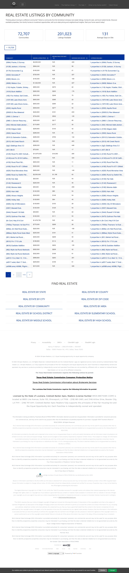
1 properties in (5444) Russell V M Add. (105, 212)
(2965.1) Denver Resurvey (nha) (16, 120)
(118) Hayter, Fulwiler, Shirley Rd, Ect (17, 87)
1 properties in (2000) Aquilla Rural (103, 108)
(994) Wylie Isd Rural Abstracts (17, 253)
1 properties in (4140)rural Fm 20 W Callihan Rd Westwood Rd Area (107, 158)
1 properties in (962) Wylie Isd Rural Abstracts (103, 249)
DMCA (59, 342)
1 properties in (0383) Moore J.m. (102, 79)
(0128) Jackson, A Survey (16, 66)
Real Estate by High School (95, 320)
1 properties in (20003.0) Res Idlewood (104, 112)
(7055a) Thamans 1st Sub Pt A (17, 224)
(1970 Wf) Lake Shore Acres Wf (16, 104)
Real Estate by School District (34, 313)
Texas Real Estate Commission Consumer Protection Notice (64, 377)
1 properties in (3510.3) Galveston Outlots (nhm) (106, 137)
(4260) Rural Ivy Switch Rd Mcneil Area (16, 174)
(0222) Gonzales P (13, 75)
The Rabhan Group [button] (68, 5)
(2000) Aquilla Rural (13, 108)
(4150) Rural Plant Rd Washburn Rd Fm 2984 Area (17, 162)
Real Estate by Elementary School (95, 313)
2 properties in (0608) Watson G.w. (103, 83)
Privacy (33, 342)
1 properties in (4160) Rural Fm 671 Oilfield (106, 166)
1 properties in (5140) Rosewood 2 (103, 183)
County (63, 548)
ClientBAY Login (73, 342)
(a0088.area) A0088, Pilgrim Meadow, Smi (16, 266)
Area (90, 548)
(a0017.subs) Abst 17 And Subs (16, 262)
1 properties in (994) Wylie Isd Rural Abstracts (103, 253)
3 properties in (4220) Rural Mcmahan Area (106, 170)
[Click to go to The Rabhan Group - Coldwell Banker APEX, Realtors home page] (15, 4)
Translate (79, 553)
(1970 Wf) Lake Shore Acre (16, 99)
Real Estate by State (34, 292)
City (69, 548)
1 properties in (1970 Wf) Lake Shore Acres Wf (106, 104)
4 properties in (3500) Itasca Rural (103, 133)
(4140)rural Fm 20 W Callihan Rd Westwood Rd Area (17, 158)
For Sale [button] (82, 5)
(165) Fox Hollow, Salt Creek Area (17, 95)
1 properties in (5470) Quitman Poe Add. (105, 216)
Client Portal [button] (113, 5)
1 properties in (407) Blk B (100, 149)
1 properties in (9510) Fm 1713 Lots (103, 241)
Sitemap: (37, 548)
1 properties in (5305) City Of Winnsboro (105, 204)
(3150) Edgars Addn (13, 129)
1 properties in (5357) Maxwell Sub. (103, 208)
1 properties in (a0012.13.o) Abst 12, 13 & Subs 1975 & (106, 258)
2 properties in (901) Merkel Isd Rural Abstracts (104, 237)
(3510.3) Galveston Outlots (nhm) (16, 137)
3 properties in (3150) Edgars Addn (103, 129)
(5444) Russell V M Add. (15, 212)
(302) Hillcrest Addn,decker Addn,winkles (16, 124)
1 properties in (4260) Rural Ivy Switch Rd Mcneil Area (106, 174)
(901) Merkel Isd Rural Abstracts (14, 237)
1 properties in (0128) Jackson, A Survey (105, 66)
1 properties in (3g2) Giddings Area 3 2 (104, 145)
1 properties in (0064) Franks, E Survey (105, 62)
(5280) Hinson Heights (14, 195)
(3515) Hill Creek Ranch (15, 141)
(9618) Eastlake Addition (15, 245)
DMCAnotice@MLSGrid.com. (67, 497)
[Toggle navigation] (22, 4)
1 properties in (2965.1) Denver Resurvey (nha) (105, 120)
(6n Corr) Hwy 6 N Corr (15, 220)
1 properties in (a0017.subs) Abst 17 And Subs (105, 262)
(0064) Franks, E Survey (15, 62)
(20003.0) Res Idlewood (15, 112)
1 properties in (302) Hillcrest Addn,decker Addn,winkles (106, 124)
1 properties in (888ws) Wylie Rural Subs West (105, 233)
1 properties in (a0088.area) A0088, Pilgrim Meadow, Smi (106, 266)
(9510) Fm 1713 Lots (14, 241)
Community (83, 548)
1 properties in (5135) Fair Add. (102, 179)
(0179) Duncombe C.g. (14, 70)
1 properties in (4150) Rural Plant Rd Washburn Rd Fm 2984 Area (104, 162)
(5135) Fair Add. (12, 179)
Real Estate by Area (95, 306)
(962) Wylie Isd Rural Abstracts (17, 249)
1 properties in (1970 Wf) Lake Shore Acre (106, 99)
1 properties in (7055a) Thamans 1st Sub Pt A (106, 224)
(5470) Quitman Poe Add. (15, 216)
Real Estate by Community (34, 306)
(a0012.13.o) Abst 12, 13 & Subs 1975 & (16, 258)
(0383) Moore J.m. (13, 79)
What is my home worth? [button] (97, 5)
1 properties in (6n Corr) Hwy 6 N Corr (104, 220)
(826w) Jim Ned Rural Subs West (16, 229)
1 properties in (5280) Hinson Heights (104, 195)
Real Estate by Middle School (34, 320)
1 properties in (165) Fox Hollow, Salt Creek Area (106, 95)
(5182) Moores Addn (14, 187)
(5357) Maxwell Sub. (14, 208)
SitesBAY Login (90, 342)
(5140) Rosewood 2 (13, 183)
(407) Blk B (10, 149)
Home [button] (57, 5)
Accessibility (46, 342)
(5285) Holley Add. (13, 199)
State (57, 548)
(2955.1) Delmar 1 (13, 116)
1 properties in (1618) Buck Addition (103, 91)
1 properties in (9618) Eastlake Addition (105, 245)
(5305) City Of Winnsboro (15, 204)
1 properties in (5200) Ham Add (102, 191)
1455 (24, 275)
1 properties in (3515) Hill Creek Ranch (105, 141)
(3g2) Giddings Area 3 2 (15, 145)
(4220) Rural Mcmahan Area (16, 170)
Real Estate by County (95, 292)
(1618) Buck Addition (14, 91)
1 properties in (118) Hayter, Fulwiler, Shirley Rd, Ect (107, 87)
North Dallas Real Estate (47, 548)
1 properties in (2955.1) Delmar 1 (102, 116)
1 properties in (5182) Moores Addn (103, 187)
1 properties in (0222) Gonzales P (103, 75)
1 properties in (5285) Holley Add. (102, 199)
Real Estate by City (34, 299)
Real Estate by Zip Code (95, 299)
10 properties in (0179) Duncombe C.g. (105, 70)
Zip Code (75, 548)
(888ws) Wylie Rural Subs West (18, 233)
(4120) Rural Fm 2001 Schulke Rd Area (17, 154)
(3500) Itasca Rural (13, 133)
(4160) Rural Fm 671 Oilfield (16, 166)
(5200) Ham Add (12, 191)
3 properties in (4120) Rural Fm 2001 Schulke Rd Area (104, 154)
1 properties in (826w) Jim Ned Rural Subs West (106, 229)
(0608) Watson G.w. (13, 83)
